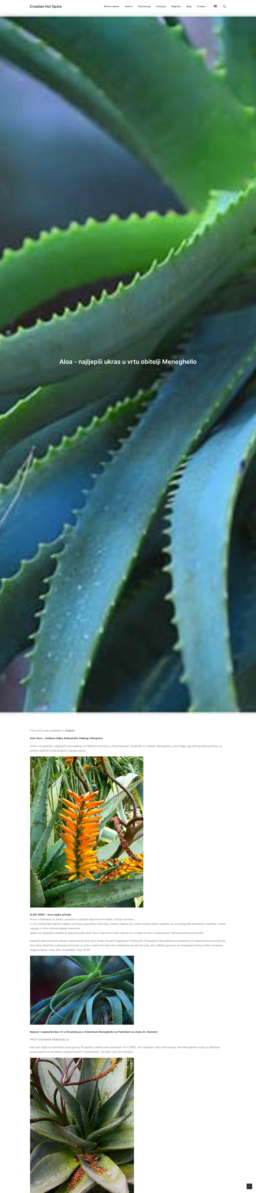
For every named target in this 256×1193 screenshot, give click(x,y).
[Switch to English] (214, 6)
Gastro (129, 6)
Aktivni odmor (111, 6)
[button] (224, 6)
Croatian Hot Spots (149, 369)
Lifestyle (161, 6)
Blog (189, 6)
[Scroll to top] (249, 1186)
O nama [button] (201, 6)
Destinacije (144, 6)
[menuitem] (111, 6)
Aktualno (121, 369)
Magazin (176, 6)
